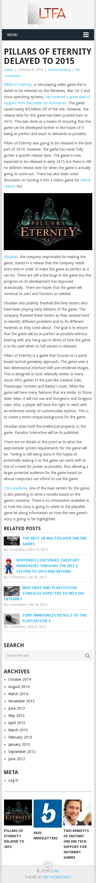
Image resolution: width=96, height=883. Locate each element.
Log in (13, 780)
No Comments (14, 550)
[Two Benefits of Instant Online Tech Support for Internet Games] (77, 813)
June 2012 (16, 759)
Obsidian (11, 257)
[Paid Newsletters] (48, 814)
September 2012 (21, 752)
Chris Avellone (15, 488)
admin (8, 70)
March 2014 (18, 694)
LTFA (54, 871)
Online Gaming (59, 70)
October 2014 (19, 679)
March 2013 (18, 730)
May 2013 (16, 715)
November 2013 (21, 701)
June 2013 (16, 708)
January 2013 (19, 744)
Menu (12, 35)
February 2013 (20, 737)
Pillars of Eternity (18, 84)
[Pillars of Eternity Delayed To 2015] (18, 813)
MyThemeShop (57, 877)
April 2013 (16, 723)
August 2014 (19, 687)
